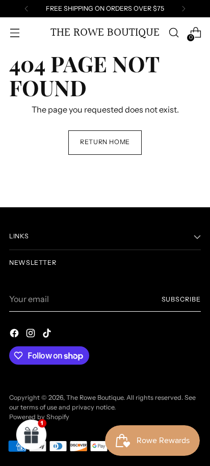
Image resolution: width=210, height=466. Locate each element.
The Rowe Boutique (94, 397)
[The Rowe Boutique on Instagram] (31, 334)
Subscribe (181, 299)
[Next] (183, 8)
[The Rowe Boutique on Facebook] (15, 334)
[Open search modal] (173, 32)
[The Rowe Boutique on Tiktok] (48, 334)
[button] (31, 434)
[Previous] (26, 8)
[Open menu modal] (14, 32)
